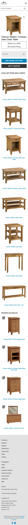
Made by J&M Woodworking (14, 45)
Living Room (5, 451)
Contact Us (4, 479)
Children (3, 445)
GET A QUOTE (14, 66)
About (3, 467)
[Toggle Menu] (26, 3)
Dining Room (5, 448)
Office (3, 454)
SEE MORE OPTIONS (14, 61)
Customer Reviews (6, 470)
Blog (2, 481)
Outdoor (3, 457)
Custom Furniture (6, 473)
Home (3, 464)
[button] (24, 17)
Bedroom (4, 443)
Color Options (5, 476)
